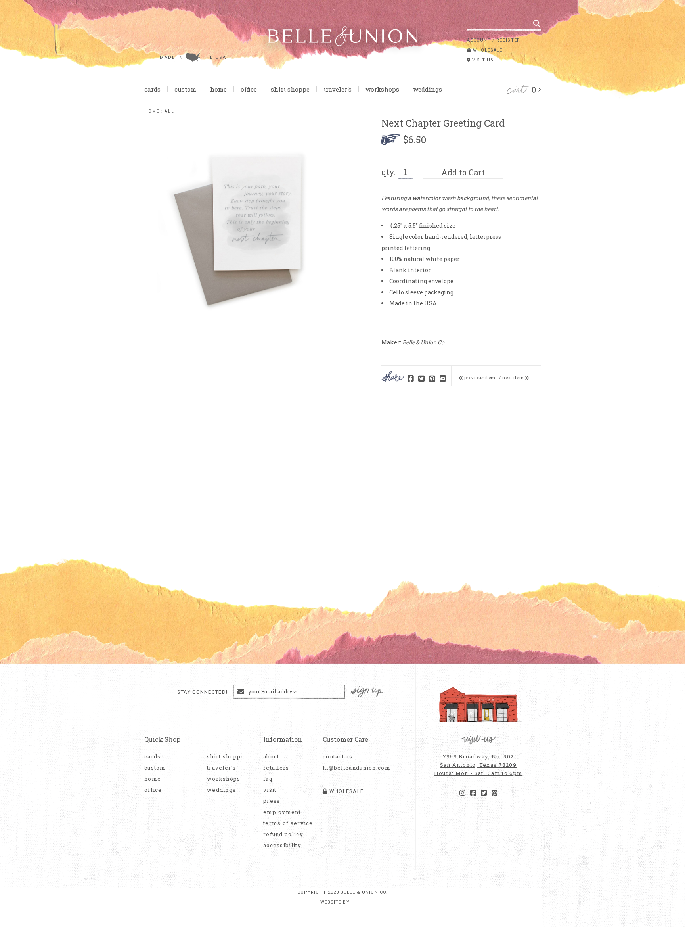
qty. (388, 172)
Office (249, 89)
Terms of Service (288, 823)
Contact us (337, 756)
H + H (358, 902)
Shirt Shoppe (290, 89)
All (169, 111)
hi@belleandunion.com (352, 767)
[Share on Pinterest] (432, 379)
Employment (282, 812)
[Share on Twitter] (421, 379)
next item (513, 377)
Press (271, 801)
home (152, 111)
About (271, 756)
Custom (185, 89)
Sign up (366, 692)
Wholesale (486, 50)
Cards (152, 89)
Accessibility (282, 845)
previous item (479, 377)
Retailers (276, 767)
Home (218, 89)
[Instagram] (462, 792)
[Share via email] (443, 379)
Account (479, 40)
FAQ (267, 778)
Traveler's (337, 89)
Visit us (482, 60)
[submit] (536, 23)
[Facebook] (473, 792)
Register (508, 40)
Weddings (427, 89)
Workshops (382, 89)
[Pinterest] (494, 792)
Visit (270, 790)
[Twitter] (484, 792)
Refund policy (283, 834)
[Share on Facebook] (411, 379)
